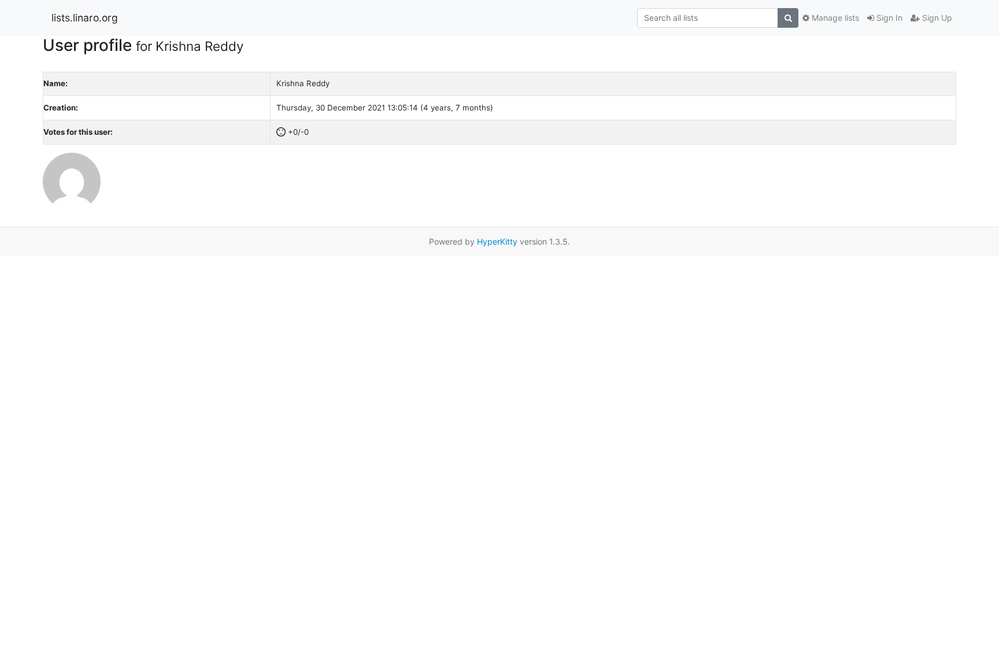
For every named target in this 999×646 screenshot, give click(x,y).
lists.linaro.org (84, 18)
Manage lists (834, 18)
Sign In (888, 18)
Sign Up (936, 18)
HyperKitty (497, 241)
